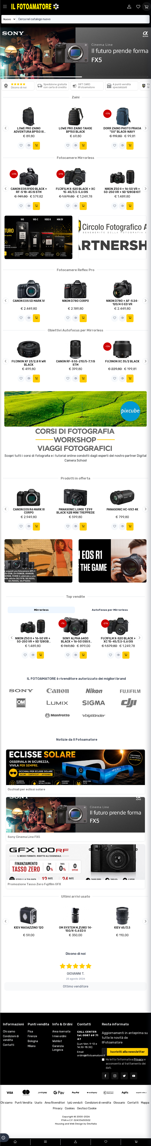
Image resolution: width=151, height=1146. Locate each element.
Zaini (75, 97)
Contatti (8, 1045)
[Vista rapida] (28, 145)
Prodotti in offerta (75, 478)
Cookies (70, 1108)
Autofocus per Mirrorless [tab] (110, 609)
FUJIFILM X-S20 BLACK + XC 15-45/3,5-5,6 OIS (75, 190)
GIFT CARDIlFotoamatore (86, 86)
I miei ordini (59, 1036)
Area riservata (61, 1031)
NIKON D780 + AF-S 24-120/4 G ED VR (122, 302)
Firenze (32, 1036)
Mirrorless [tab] (41, 609)
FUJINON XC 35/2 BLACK (122, 361)
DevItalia (92, 1123)
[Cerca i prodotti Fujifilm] (130, 690)
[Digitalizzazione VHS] (38, 237)
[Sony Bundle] (38, 561)
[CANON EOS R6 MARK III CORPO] (28, 497)
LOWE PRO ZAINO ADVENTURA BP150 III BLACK (29, 132)
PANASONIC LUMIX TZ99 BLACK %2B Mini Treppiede (75, 511)
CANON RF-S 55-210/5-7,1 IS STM (75, 363)
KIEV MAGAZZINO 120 (28, 927)
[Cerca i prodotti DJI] (130, 703)
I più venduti (75, 1102)
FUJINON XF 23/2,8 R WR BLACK (29, 363)
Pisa (30, 1031)
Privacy (139, 1059)
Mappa (145, 1102)
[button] (21, 145)
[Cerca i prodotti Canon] (57, 690)
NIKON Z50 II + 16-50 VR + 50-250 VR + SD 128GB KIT (122, 190)
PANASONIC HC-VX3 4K (122, 509)
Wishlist (57, 1041)
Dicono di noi (19, 87)
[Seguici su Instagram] (114, 1075)
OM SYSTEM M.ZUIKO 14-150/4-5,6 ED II (75, 929)
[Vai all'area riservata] (75, 1142)
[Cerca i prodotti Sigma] (93, 703)
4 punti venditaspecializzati (122, 86)
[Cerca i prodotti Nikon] (93, 690)
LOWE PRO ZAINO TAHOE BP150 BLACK (75, 130)
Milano (32, 1046)
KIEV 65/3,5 (122, 927)
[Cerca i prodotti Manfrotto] (57, 715)
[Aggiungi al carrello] (36, 146)
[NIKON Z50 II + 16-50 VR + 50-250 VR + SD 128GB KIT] (32, 626)
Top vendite (75, 597)
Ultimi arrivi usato (75, 896)
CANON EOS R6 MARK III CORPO (29, 511)
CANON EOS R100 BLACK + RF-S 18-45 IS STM (29, 190)
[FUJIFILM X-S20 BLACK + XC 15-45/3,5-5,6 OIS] (118, 626)
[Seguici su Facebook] (105, 1075)
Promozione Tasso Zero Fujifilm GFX (34, 884)
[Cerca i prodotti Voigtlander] (93, 715)
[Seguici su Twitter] (124, 1075)
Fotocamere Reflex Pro (75, 270)
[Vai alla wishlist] (138, 6)
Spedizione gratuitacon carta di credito (55, 86)
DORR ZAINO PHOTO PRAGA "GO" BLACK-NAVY (122, 130)
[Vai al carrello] (136, 1142)
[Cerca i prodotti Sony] (21, 690)
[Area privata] (129, 6)
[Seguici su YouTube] (133, 1075)
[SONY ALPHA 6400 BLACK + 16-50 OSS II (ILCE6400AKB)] (75, 626)
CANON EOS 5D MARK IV (29, 301)
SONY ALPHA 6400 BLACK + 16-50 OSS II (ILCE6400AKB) (75, 642)
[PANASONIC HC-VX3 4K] (122, 497)
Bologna (33, 1041)
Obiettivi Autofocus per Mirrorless (75, 330)
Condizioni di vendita (11, 1038)
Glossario (119, 1102)
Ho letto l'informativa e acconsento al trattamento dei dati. (126, 1064)
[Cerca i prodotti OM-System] (21, 703)
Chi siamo (9, 1031)
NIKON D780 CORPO (75, 301)
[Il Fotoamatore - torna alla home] (35, 6)
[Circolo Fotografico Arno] (112, 237)
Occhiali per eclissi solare (26, 789)
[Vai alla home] (15, 1142)
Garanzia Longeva (58, 1048)
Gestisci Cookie (87, 1108)
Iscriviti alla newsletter (127, 1052)
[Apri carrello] (146, 6)
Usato (38, 1102)
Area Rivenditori (55, 1102)
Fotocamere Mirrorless (75, 158)
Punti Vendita (23, 1102)
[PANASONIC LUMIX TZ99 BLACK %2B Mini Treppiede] (75, 497)
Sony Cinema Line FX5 (24, 837)
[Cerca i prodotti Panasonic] (57, 703)
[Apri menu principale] (5, 6)
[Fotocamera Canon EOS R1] (112, 561)
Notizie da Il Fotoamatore (76, 739)
